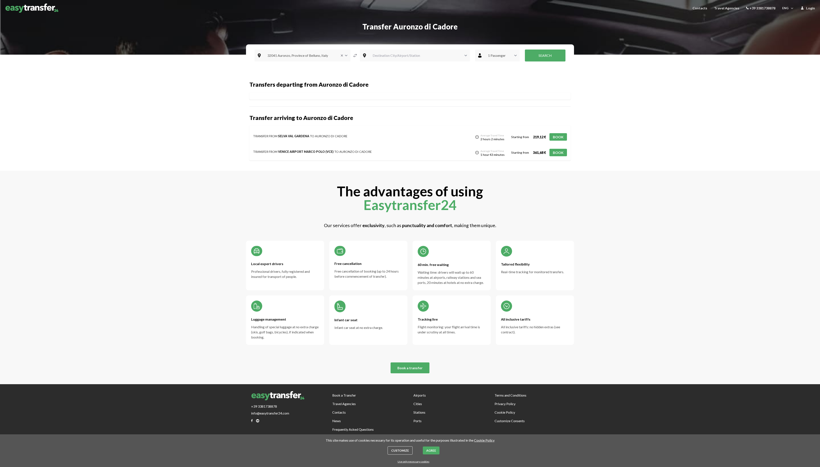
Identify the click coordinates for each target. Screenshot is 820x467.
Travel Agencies (726, 8)
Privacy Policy (505, 404)
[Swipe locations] (355, 55)
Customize (400, 450)
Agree (431, 450)
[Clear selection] (342, 55)
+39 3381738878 (762, 8)
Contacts (700, 8)
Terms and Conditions (510, 395)
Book (558, 137)
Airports (419, 395)
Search (545, 55)
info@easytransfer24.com (270, 413)
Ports (417, 421)
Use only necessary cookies (413, 461)
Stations (419, 412)
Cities (417, 404)
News (336, 421)
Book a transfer (410, 368)
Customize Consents (510, 421)
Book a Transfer (344, 395)
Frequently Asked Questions (353, 429)
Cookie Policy (505, 412)
